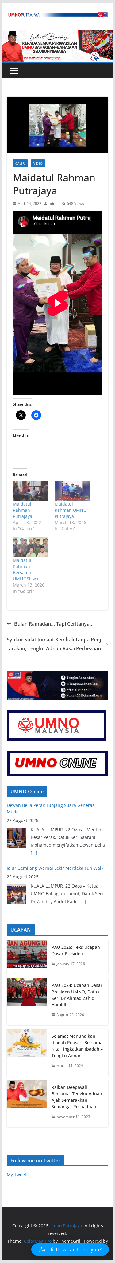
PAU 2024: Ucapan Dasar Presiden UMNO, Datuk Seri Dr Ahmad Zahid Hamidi (77, 995)
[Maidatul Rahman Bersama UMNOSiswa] (30, 547)
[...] (34, 853)
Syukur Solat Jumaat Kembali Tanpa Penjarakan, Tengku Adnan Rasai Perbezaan (54, 644)
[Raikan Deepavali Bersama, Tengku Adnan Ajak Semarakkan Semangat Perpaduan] (27, 1104)
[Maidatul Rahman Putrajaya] (30, 491)
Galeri (20, 163)
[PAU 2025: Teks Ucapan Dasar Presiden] (27, 957)
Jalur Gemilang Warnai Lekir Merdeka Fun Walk (55, 868)
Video (38, 163)
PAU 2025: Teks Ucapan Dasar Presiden (76, 950)
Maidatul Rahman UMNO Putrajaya (71, 510)
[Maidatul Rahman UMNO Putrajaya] (72, 491)
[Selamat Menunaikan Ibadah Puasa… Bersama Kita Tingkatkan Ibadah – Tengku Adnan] (27, 1053)
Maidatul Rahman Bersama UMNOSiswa (25, 569)
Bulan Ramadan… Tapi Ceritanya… (54, 623)
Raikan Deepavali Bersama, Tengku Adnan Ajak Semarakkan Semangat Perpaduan (77, 1096)
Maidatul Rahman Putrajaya (22, 510)
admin (54, 203)
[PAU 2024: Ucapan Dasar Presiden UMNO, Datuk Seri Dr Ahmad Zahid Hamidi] (27, 1002)
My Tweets (18, 1174)
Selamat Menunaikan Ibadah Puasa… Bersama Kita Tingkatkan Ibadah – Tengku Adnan (77, 1045)
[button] (70, 1249)
